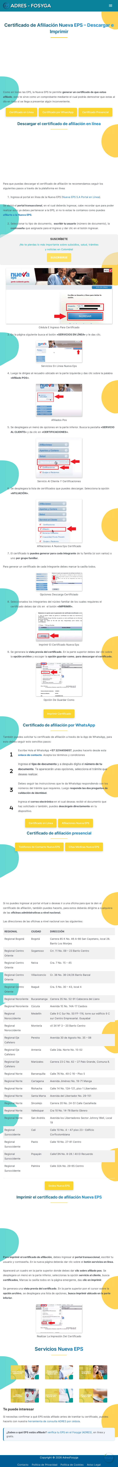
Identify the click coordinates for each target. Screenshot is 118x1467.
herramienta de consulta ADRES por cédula (54, 1421)
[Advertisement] (59, 67)
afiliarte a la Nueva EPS (17, 214)
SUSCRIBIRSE (59, 257)
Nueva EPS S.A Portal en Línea (81, 197)
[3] (11, 790)
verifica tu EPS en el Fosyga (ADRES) (69, 1432)
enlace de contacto (30, 755)
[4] (11, 808)
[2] (11, 771)
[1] (11, 754)
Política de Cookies (72, 1464)
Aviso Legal (94, 1464)
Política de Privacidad (44, 1464)
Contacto (22, 1464)
